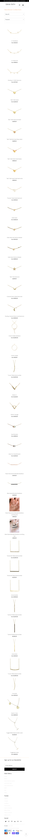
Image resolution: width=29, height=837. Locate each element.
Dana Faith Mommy (8, 785)
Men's (5, 788)
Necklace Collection (12, 9)
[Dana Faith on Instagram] (18, 821)
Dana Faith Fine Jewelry (9, 781)
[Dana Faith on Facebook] (9, 821)
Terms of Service (8, 808)
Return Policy (7, 810)
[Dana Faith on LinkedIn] (15, 821)
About (5, 778)
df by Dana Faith (8, 783)
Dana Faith (10, 4)
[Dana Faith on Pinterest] (12, 821)
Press (5, 792)
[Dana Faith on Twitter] (6, 821)
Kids (5, 790)
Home (5, 776)
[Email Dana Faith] (21, 821)
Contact (6, 801)
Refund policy (7, 815)
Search (6, 798)
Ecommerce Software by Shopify (11, 828)
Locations (6, 803)
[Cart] (23, 5)
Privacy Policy (7, 805)
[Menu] (19, 5)
